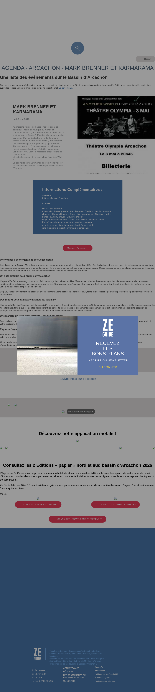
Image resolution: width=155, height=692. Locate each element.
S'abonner (108, 367)
